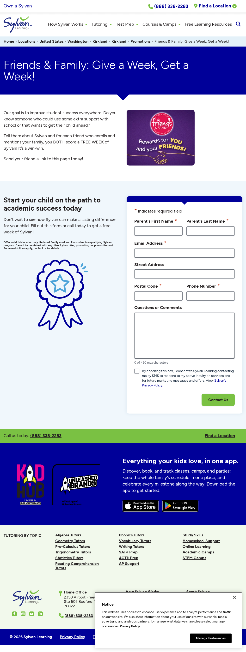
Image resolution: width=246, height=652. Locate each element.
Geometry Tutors (70, 541)
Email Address (150, 243)
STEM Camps (194, 558)
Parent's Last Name (207, 221)
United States (51, 41)
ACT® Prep (128, 558)
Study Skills (193, 535)
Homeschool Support (201, 541)
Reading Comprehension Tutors (77, 565)
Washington (78, 41)
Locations (26, 41)
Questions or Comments (158, 307)
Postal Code (148, 286)
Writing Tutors (131, 546)
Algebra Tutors (68, 535)
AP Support (129, 563)
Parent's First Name (155, 221)
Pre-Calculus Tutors (72, 546)
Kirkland (99, 41)
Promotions (140, 41)
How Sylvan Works (142, 591)
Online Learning (197, 546)
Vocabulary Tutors (135, 541)
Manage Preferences (211, 638)
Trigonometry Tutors (73, 552)
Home (9, 41)
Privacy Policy (130, 626)
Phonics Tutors (131, 535)
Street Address (149, 264)
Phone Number (203, 286)
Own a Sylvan (18, 6)
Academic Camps (198, 552)
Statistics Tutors (69, 558)
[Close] (234, 597)
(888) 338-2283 (46, 435)
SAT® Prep (128, 552)
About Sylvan (198, 591)
